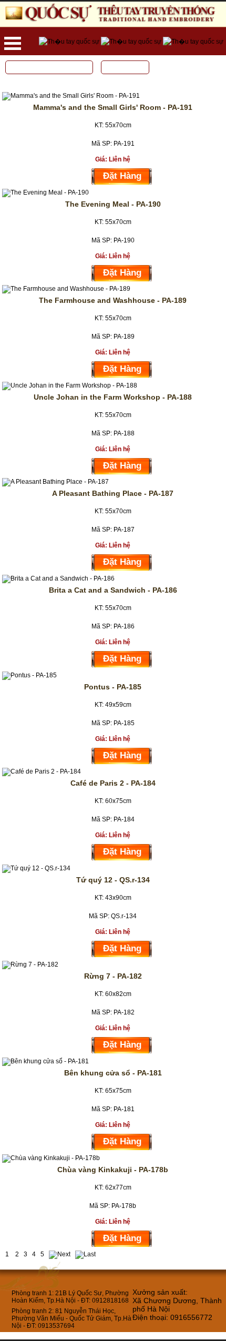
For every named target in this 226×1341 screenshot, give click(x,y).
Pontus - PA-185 (112, 687)
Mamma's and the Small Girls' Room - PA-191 (112, 107)
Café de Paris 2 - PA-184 (113, 783)
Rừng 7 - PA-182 (113, 976)
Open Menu (12, 43)
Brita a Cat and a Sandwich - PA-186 (113, 590)
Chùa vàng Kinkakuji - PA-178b (112, 1169)
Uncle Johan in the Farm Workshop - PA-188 (113, 397)
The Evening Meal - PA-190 (113, 204)
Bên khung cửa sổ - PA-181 (113, 1073)
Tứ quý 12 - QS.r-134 (113, 880)
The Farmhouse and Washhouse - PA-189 (113, 300)
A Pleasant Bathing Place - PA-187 (112, 493)
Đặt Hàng (122, 176)
